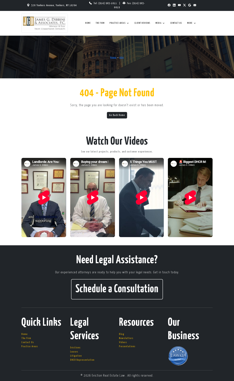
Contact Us (176, 23)
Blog (121, 334)
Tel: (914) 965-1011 (106, 3)
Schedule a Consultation (117, 289)
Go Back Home (117, 115)
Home (88, 23)
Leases (74, 351)
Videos (123, 342)
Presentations (127, 346)
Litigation (76, 356)
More (190, 23)
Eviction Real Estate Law (109, 375)
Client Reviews (142, 23)
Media (159, 23)
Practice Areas (118, 23)
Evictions (75, 347)
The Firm (100, 23)
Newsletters (126, 338)
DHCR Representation (82, 360)
